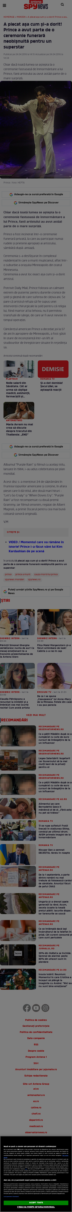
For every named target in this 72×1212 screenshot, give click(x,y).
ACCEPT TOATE (36, 1202)
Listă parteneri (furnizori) (11, 1197)
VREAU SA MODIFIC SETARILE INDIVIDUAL (36, 1207)
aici (26, 1169)
